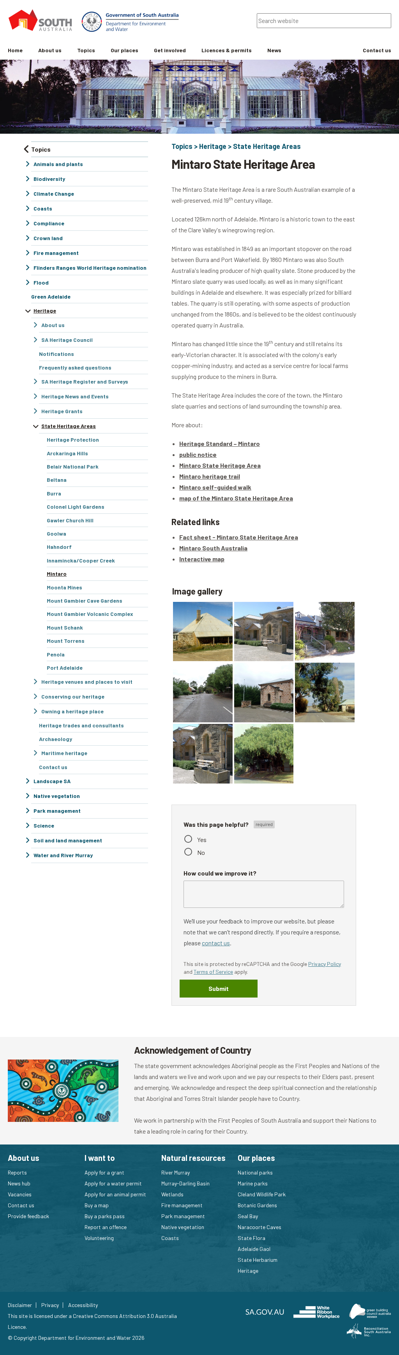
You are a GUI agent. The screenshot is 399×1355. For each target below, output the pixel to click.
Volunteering (99, 1238)
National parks (255, 1172)
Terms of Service (213, 971)
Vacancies (20, 1194)
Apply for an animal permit (115, 1194)
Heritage (212, 146)
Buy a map (97, 1205)
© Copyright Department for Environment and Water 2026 (76, 1337)
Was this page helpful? (217, 824)
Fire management (182, 1205)
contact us (216, 942)
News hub (19, 1183)
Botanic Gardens (257, 1205)
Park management (183, 1216)
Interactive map (201, 559)
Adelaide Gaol (254, 1248)
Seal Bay (248, 1216)
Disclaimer (20, 1305)
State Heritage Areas (267, 146)
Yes (202, 839)
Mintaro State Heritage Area (220, 465)
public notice (198, 454)
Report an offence (106, 1227)
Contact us (21, 1205)
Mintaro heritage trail (209, 476)
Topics (181, 146)
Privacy (50, 1305)
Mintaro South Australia (213, 548)
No (201, 852)
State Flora (251, 1238)
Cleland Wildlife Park (262, 1194)
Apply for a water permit (113, 1183)
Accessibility (83, 1305)
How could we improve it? (220, 873)
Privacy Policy (324, 964)
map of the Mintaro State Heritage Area (236, 498)
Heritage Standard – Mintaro (219, 443)
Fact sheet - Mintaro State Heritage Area (238, 537)
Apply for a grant (104, 1172)
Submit (218, 988)
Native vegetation (182, 1227)
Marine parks (253, 1183)
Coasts (170, 1238)
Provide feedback (28, 1216)
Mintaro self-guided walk (215, 487)
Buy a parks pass (105, 1216)
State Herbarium (257, 1259)
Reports (17, 1172)
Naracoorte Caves (259, 1227)
